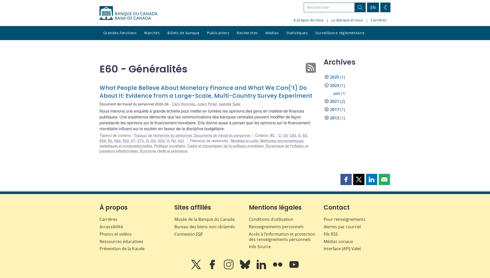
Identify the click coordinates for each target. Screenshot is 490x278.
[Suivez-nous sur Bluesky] (245, 268)
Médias (272, 32)
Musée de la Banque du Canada (204, 219)
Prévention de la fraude (122, 248)
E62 (126, 140)
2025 (334, 77)
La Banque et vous (347, 20)
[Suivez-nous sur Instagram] (229, 268)
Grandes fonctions (120, 32)
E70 (141, 140)
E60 (117, 140)
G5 (153, 140)
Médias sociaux (338, 241)
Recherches (247, 32)
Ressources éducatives (121, 241)
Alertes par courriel (342, 226)
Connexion (188, 234)
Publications (218, 32)
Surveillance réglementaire (339, 32)
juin (337, 93)
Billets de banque (183, 32)
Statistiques (297, 32)
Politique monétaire (169, 145)
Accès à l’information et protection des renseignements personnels (282, 236)
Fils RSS (331, 234)
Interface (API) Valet (342, 248)
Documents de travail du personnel (222, 135)
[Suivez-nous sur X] (196, 268)
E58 (103, 140)
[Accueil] (128, 13)
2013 (334, 118)
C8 (285, 135)
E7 (133, 140)
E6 (110, 140)
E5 (305, 135)
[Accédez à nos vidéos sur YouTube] (294, 268)
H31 (181, 140)
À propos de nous (308, 20)
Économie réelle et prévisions (164, 150)
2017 (334, 109)
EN (373, 7)
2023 (334, 85)
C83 (293, 135)
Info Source (260, 246)
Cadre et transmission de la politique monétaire (225, 145)
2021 (334, 101)
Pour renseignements (344, 219)
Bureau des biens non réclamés (204, 226)
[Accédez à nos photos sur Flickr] (278, 268)
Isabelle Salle (229, 103)
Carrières (379, 20)
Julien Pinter (207, 103)
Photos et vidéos (116, 234)
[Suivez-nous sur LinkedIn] (262, 268)
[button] (346, 179)
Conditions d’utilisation (271, 219)
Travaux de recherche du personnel (163, 135)
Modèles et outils (244, 140)
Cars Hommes (183, 103)
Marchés (152, 32)
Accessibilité (111, 226)
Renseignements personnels (276, 226)
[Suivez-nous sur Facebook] (213, 268)
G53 (161, 140)
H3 (173, 140)
